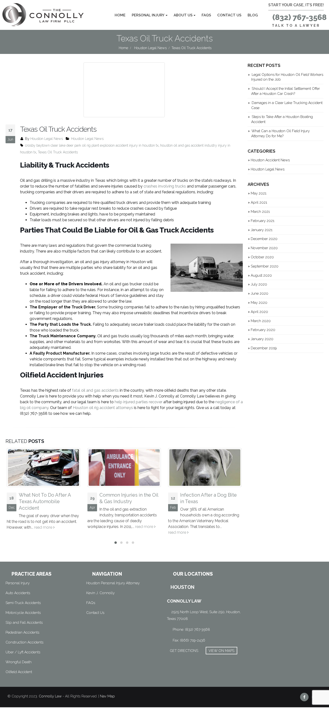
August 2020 (261, 275)
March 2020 (261, 321)
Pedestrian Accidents (22, 632)
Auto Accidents (18, 593)
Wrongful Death (19, 662)
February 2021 (262, 221)
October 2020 (262, 257)
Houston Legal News (46, 138)
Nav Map (107, 696)
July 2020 (259, 284)
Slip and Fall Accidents (24, 622)
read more (43, 527)
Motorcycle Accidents (23, 613)
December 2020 (264, 239)
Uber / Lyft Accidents (23, 652)
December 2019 (264, 348)
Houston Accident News (270, 160)
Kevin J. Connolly (100, 593)
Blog (253, 15)
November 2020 (264, 248)
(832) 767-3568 (299, 17)
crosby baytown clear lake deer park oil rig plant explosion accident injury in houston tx (91, 145)
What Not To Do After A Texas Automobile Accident (45, 501)
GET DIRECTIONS (184, 651)
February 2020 (263, 330)
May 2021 (258, 193)
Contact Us (229, 15)
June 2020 (259, 293)
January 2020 (262, 339)
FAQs (206, 15)
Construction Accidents (24, 642)
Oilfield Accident (19, 672)
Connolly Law (50, 696)
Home (120, 15)
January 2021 (261, 230)
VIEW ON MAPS (221, 651)
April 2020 (259, 312)
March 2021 (260, 211)
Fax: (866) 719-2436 (189, 640)
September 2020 (264, 266)
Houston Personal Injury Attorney (113, 583)
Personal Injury (148, 15)
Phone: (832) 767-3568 (191, 629)
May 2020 (259, 302)
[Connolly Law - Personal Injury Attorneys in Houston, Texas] (43, 15)
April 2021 (259, 202)
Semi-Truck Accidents (23, 603)
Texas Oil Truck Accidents (58, 152)
